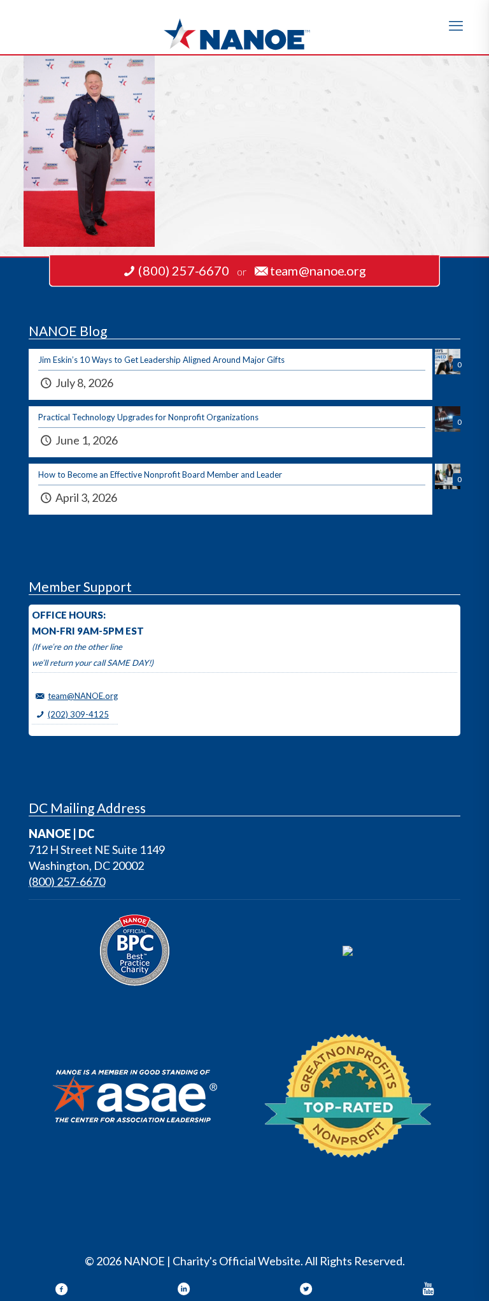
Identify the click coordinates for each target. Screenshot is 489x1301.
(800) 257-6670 (67, 881)
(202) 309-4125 (78, 714)
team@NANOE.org (83, 696)
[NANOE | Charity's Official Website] (244, 27)
